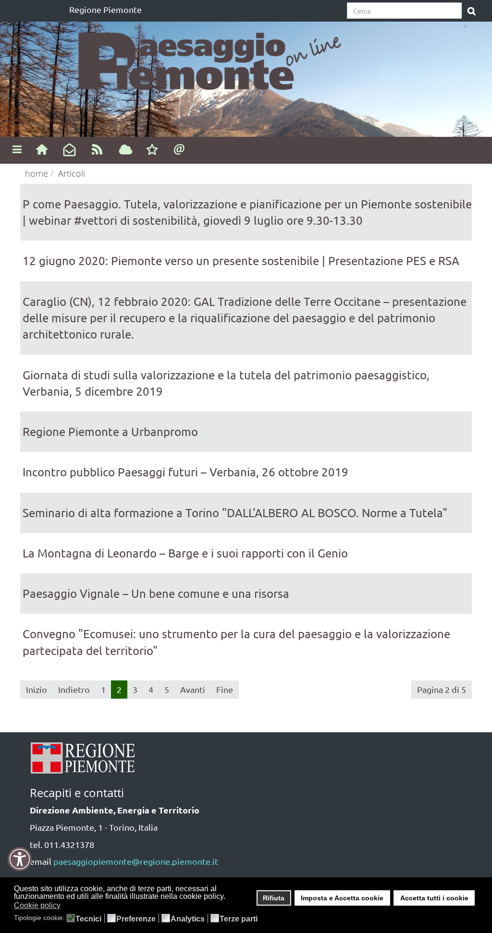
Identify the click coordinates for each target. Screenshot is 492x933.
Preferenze (136, 919)
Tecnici (88, 919)
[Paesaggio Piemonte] (216, 58)
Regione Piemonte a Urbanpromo (110, 431)
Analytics (188, 919)
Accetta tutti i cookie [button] (434, 898)
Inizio (36, 689)
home (36, 173)
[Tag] (125, 150)
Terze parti (239, 919)
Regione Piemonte (105, 9)
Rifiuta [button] (273, 898)
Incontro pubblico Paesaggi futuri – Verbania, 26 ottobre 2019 (185, 472)
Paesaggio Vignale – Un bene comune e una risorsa (156, 593)
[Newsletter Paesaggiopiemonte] (69, 150)
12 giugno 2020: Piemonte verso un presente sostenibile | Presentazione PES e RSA (241, 260)
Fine (224, 689)
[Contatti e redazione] (179, 149)
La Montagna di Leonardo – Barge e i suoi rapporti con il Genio (185, 553)
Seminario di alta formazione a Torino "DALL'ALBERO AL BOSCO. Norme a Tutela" (235, 513)
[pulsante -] (471, 11)
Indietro (74, 689)
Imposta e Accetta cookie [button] (342, 898)
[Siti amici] (152, 150)
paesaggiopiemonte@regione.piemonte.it (135, 861)
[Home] (41, 149)
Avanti (192, 689)
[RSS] (97, 149)
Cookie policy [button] (37, 905)
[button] (66, 906)
